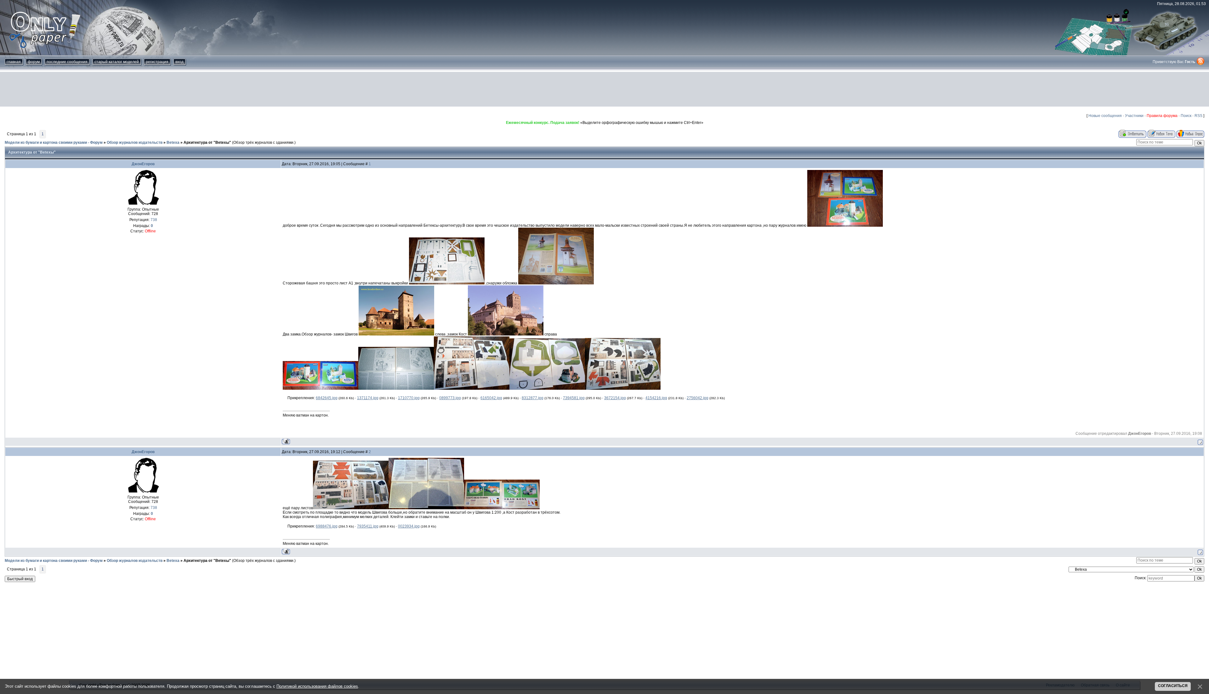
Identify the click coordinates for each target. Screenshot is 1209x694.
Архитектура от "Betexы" (207, 142)
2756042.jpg (697, 398)
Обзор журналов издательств (134, 142)
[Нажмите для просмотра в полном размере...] (845, 225)
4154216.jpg (656, 398)
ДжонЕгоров (143, 164)
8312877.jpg (532, 398)
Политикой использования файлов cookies (317, 686)
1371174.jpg (367, 398)
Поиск (1186, 116)
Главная (14, 62)
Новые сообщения (1105, 116)
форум (34, 62)
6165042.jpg (491, 398)
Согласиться (1173, 686)
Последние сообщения (67, 62)
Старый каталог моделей (116, 62)
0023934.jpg (409, 526)
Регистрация (157, 62)
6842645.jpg (327, 398)
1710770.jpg (409, 398)
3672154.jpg (615, 398)
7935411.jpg (367, 526)
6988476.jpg (327, 526)
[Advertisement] (604, 89)
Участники (1134, 116)
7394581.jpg (574, 398)
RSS (1198, 116)
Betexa (173, 142)
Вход (179, 62)
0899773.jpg (450, 398)
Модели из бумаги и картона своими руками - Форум (54, 142)
